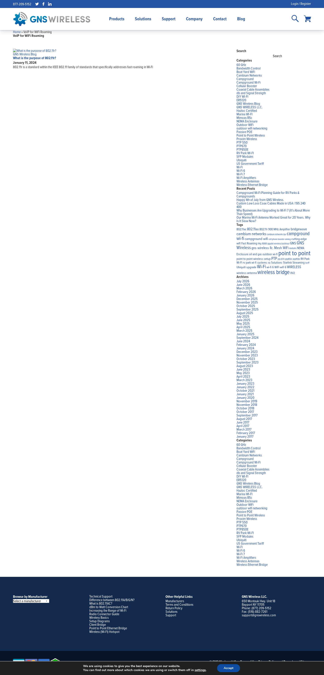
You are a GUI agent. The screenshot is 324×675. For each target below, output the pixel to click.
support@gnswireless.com (259, 615)
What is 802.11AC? (100, 603)
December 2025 (247, 298)
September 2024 (247, 337)
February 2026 (246, 291)
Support (168, 18)
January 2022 (245, 386)
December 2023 (247, 351)
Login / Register (301, 3)
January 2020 (245, 397)
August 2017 (244, 418)
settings (200, 670)
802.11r (263, 229)
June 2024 (243, 341)
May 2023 (243, 372)
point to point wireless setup (253, 259)
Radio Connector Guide (104, 613)
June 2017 (242, 422)
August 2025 (244, 312)
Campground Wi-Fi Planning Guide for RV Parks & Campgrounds (267, 194)
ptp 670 (281, 259)
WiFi (276, 267)
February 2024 (246, 344)
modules (292, 248)
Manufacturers (175, 600)
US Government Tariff (250, 163)
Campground (245, 78)
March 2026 (244, 288)
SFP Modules (244, 156)
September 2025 (247, 309)
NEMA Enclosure (246, 121)
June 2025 (243, 319)
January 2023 (245, 383)
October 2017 (245, 411)
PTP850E (242, 149)
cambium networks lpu (276, 234)
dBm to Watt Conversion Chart (108, 606)
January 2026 (245, 295)
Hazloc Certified (246, 110)
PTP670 (241, 145)
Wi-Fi (239, 167)
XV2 (292, 273)
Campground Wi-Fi (248, 82)
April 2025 (243, 326)
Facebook (43, 4)
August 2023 (244, 365)
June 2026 (243, 284)
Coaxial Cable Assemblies (252, 89)
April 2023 (243, 376)
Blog (241, 18)
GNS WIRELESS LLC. (249, 107)
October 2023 (245, 358)
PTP (274, 258)
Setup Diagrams (99, 621)
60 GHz (241, 64)
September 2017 (247, 415)
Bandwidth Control (248, 68)
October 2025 (245, 305)
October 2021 (245, 390)
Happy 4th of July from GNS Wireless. (260, 199)
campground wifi (256, 238)
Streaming (298, 262)
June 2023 (243, 369)
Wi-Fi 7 (240, 174)
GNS (293, 243)
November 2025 (247, 302)
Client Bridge (97, 624)
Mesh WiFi (281, 247)
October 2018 (245, 408)
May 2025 (243, 323)
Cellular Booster (246, 85)
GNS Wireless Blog (25, 54)
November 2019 (246, 401)
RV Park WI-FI (245, 152)
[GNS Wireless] (52, 18)
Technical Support (100, 596)
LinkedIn (50, 4)
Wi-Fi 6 (240, 170)
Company (194, 18)
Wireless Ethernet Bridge (252, 184)
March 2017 (243, 429)
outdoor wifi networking (251, 128)
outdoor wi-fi (270, 254)
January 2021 (245, 394)
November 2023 (247, 355)
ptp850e (296, 259)
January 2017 (244, 436)
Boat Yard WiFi (245, 71)
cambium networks (251, 233)
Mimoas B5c (244, 117)
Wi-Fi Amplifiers (246, 177)
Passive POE (244, 131)
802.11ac (241, 229)
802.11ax (253, 228)
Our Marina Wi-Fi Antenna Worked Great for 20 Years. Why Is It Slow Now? (273, 219)
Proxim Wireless (246, 138)
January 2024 (245, 348)
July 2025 (242, 316)
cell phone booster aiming (280, 239)
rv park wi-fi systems (255, 262)
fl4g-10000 (262, 243)
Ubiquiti (241, 160)
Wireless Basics (99, 617)
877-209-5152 (22, 4)
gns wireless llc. (262, 247)
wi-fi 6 (270, 267)
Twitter (37, 4)
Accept (228, 668)
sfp (269, 262)
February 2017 (245, 432)
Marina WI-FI (244, 114)
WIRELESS (294, 266)
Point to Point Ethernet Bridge (108, 628)
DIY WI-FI (242, 96)
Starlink (287, 262)
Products (116, 18)
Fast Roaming (249, 243)
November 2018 (246, 404)
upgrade (251, 267)
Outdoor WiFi (244, 124)
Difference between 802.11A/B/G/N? (111, 599)
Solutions (143, 18)
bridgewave (299, 228)
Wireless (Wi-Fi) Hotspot (104, 631)
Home (17, 31)
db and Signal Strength (251, 92)
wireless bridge (273, 272)
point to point (294, 252)
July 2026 (242, 281)
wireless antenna (246, 273)
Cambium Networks (249, 75)
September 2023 (247, 362)
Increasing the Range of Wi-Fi (107, 610)
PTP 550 (242, 142)
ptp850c (288, 259)
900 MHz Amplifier (279, 229)
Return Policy (174, 608)
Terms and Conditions (179, 604)
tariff (307, 262)
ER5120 (241, 100)
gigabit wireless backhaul (278, 243)
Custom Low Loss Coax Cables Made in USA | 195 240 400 (270, 205)
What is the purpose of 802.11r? (34, 57)
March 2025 (244, 330)
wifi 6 (283, 267)
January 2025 (245, 334)
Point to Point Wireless (250, 135)
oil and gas (255, 254)
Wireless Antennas (247, 181)
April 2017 (242, 425)
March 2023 (244, 379)
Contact (220, 18)
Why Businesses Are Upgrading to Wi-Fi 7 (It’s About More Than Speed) (273, 212)
